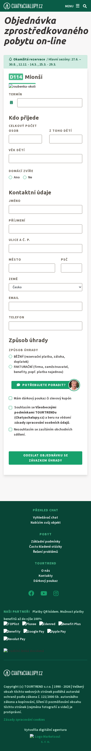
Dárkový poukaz (45, 580)
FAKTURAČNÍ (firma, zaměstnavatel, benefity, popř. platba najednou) (41, 369)
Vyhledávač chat (45, 517)
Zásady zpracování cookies (24, 719)
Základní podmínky (45, 541)
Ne (30, 177)
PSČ (64, 259)
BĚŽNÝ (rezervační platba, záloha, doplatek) (39, 359)
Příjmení (17, 220)
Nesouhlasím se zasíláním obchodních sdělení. (43, 432)
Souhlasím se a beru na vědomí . (42, 415)
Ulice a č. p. (19, 240)
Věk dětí (17, 150)
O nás (45, 570)
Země (13, 279)
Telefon (16, 317)
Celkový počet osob (23, 128)
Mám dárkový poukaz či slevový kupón (42, 398)
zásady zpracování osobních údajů (41, 422)
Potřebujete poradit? (44, 385)
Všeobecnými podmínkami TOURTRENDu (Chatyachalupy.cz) (35, 412)
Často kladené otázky (45, 546)
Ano (17, 177)
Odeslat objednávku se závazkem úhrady (45, 457)
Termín (15, 94)
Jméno (15, 200)
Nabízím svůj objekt (46, 522)
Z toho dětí (60, 130)
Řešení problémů (45, 551)
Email (14, 298)
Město (15, 259)
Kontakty (46, 575)
